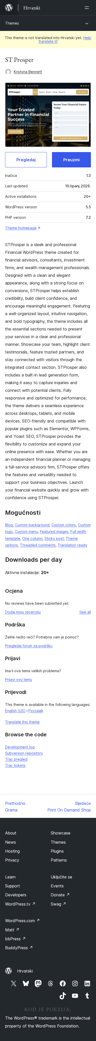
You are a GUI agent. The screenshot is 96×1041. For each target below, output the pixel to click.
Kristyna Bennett (28, 72)
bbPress (15, 938)
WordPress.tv (20, 904)
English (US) (15, 710)
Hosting (12, 851)
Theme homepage (21, 228)
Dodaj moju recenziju (23, 612)
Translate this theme (22, 722)
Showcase (60, 833)
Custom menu (26, 531)
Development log (20, 747)
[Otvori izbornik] (88, 7)
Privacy (12, 860)
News (10, 842)
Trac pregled (16, 759)
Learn (10, 876)
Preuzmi (71, 159)
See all (85, 612)
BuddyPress (19, 947)
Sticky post (54, 538)
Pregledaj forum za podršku (28, 646)
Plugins (57, 851)
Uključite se (61, 876)
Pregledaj (26, 159)
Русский (35, 710)
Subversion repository (24, 753)
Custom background (32, 525)
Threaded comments (38, 545)
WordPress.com (22, 920)
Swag (58, 904)
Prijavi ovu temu (18, 679)
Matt (12, 929)
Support (12, 885)
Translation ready (72, 545)
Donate (60, 894)
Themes (12, 23)
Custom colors (63, 525)
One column (32, 538)
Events (57, 885)
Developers (15, 894)
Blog (9, 525)
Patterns (59, 860)
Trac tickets (15, 765)
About (10, 833)
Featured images (54, 531)
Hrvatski (25, 971)
